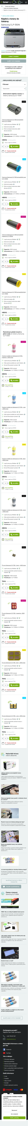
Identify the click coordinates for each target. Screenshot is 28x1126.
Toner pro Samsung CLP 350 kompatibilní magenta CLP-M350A (12, 235)
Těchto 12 (3, 50)
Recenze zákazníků (9, 1070)
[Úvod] (2, 6)
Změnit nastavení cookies (11, 1085)
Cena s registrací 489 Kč (10, 142)
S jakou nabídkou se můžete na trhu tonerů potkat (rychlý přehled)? (12, 1010)
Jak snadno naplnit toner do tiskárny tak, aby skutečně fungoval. (13, 936)
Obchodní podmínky (9, 1061)
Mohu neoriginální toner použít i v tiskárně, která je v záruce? (14, 798)
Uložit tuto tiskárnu (13, 61)
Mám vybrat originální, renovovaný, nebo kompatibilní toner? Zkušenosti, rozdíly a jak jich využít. (13, 985)
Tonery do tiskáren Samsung (10, 8)
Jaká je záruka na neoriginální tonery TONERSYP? (11, 773)
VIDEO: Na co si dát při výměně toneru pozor (12, 911)
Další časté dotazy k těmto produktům (14, 881)
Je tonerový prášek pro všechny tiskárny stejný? (14, 869)
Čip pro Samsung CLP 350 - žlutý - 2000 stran (13, 662)
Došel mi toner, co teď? (7, 960)
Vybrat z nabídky (14, 56)
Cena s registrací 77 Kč (10, 584)
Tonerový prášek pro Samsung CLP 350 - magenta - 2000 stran (12, 356)
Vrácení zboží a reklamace (10, 1063)
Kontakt (6, 1083)
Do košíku (15, 146)
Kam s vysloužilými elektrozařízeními (13, 1068)
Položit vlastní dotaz (12, 886)
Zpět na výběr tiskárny (8, 15)
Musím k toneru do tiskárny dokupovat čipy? (12, 822)
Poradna (6, 1078)
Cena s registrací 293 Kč (10, 376)
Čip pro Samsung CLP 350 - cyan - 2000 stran (13, 716)
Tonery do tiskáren (10, 6)
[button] (16, 2)
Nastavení (14, 1110)
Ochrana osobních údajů (10, 1066)
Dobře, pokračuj (14, 1117)
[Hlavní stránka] (6, 2)
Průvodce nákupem (9, 1059)
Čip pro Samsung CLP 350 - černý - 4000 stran (14, 565)
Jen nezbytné (14, 1114)
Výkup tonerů (7, 1080)
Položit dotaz (13, 71)
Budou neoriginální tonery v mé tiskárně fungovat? (11, 845)
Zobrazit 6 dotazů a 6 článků (13, 72)
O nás (5, 1076)
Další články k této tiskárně (11, 1018)
